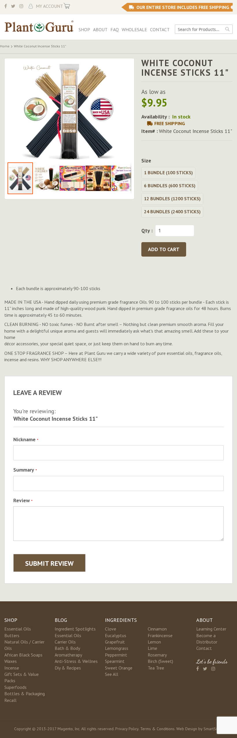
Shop (84, 29)
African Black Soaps (23, 655)
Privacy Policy (126, 728)
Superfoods (15, 687)
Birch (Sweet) (160, 661)
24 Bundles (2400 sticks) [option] (172, 211)
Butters (11, 635)
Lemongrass (116, 648)
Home (5, 46)
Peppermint (116, 655)
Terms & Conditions (157, 728)
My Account (49, 6)
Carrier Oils (65, 642)
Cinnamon (157, 629)
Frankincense (160, 635)
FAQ (114, 29)
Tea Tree (156, 668)
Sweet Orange (118, 668)
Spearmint (115, 661)
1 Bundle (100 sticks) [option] (168, 172)
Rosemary (157, 655)
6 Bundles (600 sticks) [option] (169, 185)
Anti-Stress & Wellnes (76, 661)
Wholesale (134, 29)
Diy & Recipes (68, 668)
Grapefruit (115, 642)
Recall (10, 700)
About (100, 29)
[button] (47, 178)
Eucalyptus (115, 635)
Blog (61, 620)
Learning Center (211, 629)
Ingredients (121, 620)
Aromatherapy (68, 655)
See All (111, 674)
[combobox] (204, 29)
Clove (110, 629)
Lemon (154, 642)
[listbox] (187, 193)
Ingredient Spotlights (75, 629)
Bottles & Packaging (24, 693)
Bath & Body (67, 648)
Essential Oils (17, 629)
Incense (11, 668)
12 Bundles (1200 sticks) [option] (172, 198)
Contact (160, 29)
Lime (152, 648)
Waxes (10, 661)
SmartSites (212, 728)
